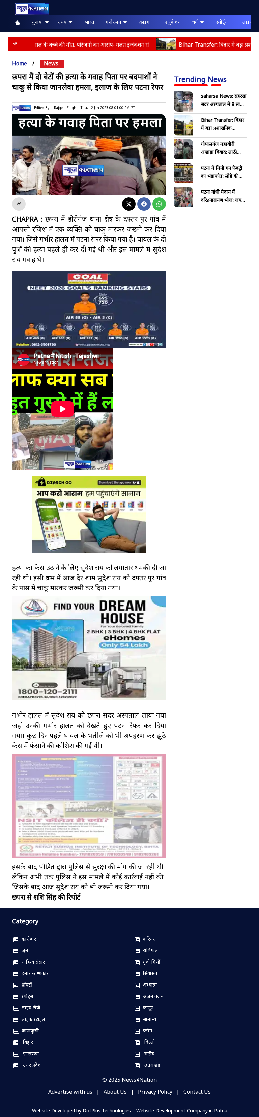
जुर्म (23, 950)
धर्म (195, 22)
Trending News (200, 79)
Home (19, 63)
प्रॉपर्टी (25, 984)
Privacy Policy (155, 1091)
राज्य (63, 22)
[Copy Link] (19, 204)
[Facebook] (144, 204)
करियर (147, 939)
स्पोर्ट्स (222, 22)
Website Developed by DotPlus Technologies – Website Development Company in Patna (129, 1110)
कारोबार (27, 939)
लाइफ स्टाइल (32, 1019)
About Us (115, 1091)
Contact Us (197, 1091)
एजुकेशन (173, 22)
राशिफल (149, 950)
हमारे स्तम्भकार (34, 973)
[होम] (28, 9)
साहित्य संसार (32, 962)
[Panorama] (89, 648)
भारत (89, 22)
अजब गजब (152, 996)
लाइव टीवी (29, 1007)
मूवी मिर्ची (150, 962)
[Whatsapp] (159, 204)
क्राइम (144, 22)
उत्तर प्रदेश (30, 1065)
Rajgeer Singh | (66, 107)
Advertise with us (70, 1091)
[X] (129, 204)
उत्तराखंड (150, 1065)
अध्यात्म (148, 984)
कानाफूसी (29, 1030)
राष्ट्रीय (147, 1053)
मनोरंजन (114, 22)
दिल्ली (147, 1042)
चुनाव (38, 22)
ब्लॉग (146, 1030)
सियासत (148, 973)
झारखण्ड (29, 1053)
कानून (146, 1007)
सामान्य (148, 1019)
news (51, 63)
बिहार (26, 1042)
